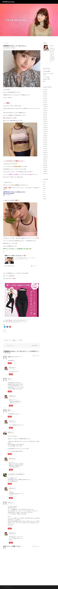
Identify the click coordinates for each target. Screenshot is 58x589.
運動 (20, 340)
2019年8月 (45, 135)
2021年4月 (45, 98)
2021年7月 (45, 91)
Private (44, 194)
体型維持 (14, 340)
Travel (44, 196)
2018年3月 (45, 171)
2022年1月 (45, 89)
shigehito (10, 432)
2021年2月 (45, 100)
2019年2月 (45, 148)
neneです (34, 345)
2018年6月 (45, 165)
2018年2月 (45, 173)
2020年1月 (45, 125)
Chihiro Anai (13, 47)
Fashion (44, 188)
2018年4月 (45, 169)
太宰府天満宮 (46, 71)
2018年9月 (45, 158)
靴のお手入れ (46, 79)
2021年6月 (45, 93)
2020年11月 (45, 104)
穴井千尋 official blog (8, 2)
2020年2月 (45, 123)
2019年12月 (45, 127)
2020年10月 (45, 106)
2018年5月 (45, 167)
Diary (44, 184)
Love (44, 192)
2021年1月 (45, 102)
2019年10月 (45, 131)
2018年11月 (45, 154)
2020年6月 (45, 114)
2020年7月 (45, 112)
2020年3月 (45, 121)
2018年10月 (45, 156)
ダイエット (6, 340)
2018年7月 (45, 163)
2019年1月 (45, 150)
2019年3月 (45, 146)
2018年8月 (45, 161)
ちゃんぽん (45, 77)
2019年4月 (45, 144)
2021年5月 (45, 96)
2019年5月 (45, 142)
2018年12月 (45, 152)
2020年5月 (45, 117)
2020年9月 (45, 108)
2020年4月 (45, 119)
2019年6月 (45, 140)
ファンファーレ (10, 345)
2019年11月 (45, 129)
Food (44, 190)
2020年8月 (45, 110)
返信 (9, 363)
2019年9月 (45, 133)
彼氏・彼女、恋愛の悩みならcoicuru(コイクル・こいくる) (15, 321)
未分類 (44, 198)
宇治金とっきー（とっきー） (14, 356)
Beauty (6, 43)
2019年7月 (45, 137)
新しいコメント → (36, 355)
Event (44, 186)
